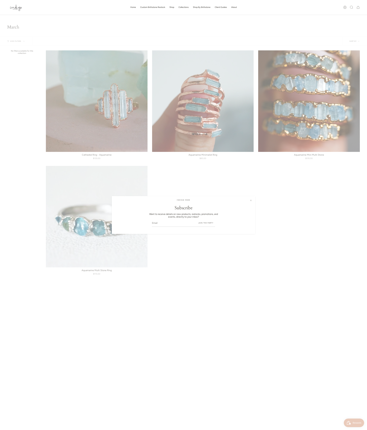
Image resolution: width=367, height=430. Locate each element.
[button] (171, 7)
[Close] (250, 200)
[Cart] (358, 7)
